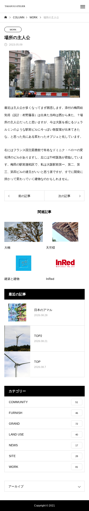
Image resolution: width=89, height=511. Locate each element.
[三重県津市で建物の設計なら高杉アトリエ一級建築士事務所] (15, 6)
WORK (13, 29)
